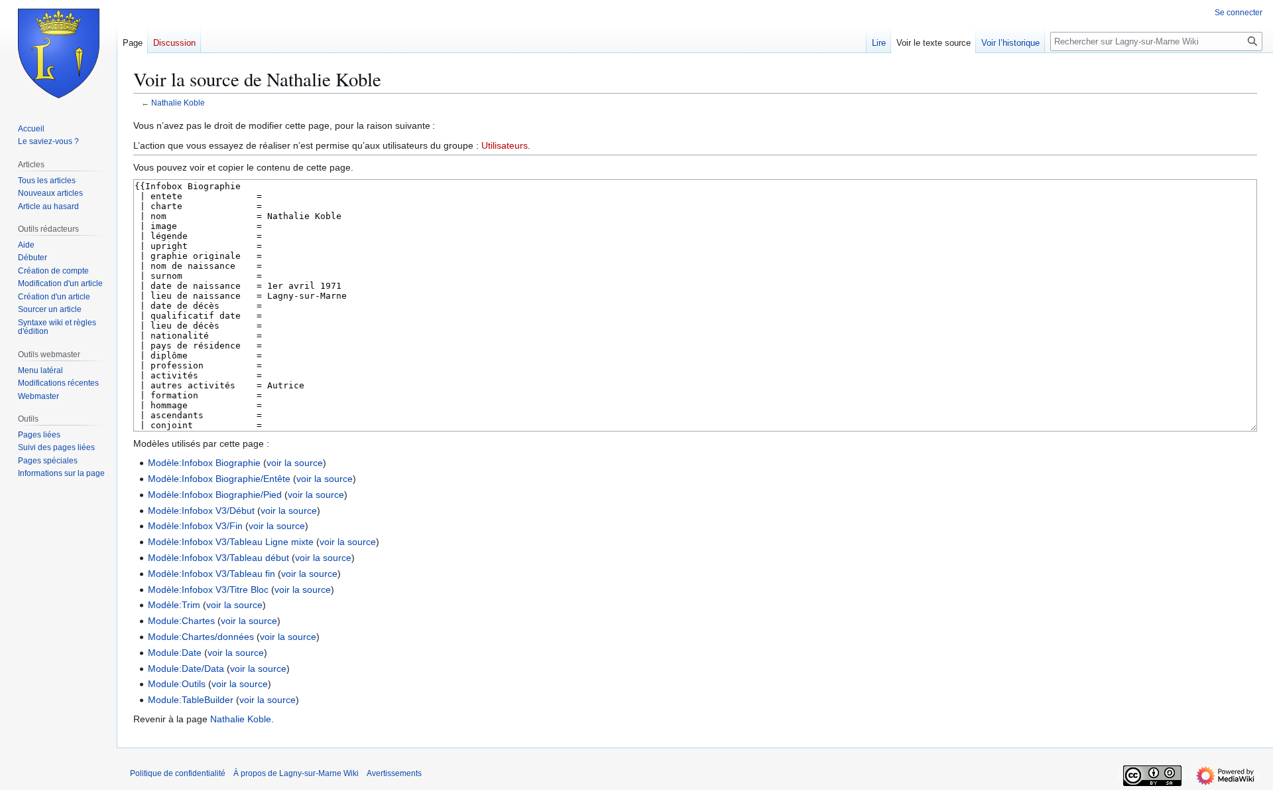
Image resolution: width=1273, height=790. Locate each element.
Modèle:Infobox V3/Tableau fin (211, 573)
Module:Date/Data (186, 668)
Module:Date (175, 652)
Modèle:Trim (174, 604)
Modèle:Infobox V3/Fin (195, 525)
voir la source (295, 462)
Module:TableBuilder (190, 699)
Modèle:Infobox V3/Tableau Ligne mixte (231, 541)
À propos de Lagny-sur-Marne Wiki (296, 773)
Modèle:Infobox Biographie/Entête (219, 478)
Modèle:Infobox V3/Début (201, 510)
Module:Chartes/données (201, 636)
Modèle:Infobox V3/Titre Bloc (208, 589)
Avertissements (394, 773)
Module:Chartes (181, 620)
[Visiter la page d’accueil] (58, 53)
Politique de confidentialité (177, 773)
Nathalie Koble (178, 102)
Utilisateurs (504, 145)
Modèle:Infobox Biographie (204, 462)
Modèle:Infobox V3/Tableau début (218, 557)
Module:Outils (177, 683)
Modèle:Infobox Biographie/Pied (215, 494)
